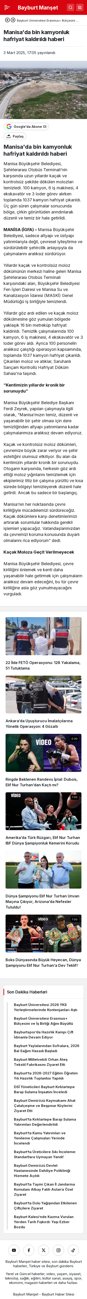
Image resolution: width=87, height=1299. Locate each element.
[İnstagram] (58, 1250)
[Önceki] (7, 20)
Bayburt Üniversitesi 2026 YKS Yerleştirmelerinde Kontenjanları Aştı (45, 1007)
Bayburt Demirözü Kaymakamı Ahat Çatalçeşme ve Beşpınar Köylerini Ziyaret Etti (44, 1105)
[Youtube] (13, 1250)
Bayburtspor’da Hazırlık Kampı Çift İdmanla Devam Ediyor (43, 1034)
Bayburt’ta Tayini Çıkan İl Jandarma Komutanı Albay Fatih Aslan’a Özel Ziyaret (44, 1189)
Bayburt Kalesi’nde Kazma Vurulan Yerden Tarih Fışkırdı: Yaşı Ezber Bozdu (44, 1222)
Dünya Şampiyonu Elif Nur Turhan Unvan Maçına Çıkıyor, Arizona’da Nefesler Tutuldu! (42, 901)
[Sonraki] (13, 20)
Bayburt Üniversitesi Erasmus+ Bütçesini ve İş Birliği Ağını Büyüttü (43, 1021)
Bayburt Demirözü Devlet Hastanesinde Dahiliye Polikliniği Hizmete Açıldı (42, 1170)
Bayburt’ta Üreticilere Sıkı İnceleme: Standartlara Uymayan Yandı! (45, 1154)
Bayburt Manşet (38, 7)
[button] (80, 7)
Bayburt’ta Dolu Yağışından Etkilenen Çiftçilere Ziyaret (45, 1205)
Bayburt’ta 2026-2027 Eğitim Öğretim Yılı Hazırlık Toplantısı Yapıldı (46, 1075)
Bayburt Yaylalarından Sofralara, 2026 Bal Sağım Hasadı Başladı (46, 1048)
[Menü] (7, 7)
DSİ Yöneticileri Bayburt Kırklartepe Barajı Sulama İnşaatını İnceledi (44, 1089)
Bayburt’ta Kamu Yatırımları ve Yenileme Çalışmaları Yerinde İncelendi (40, 1138)
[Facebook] (28, 1250)
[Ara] (70, 7)
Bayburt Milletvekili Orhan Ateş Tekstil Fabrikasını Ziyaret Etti (41, 1062)
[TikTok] (73, 1250)
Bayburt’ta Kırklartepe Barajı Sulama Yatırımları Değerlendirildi (45, 1122)
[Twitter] (43, 1250)
